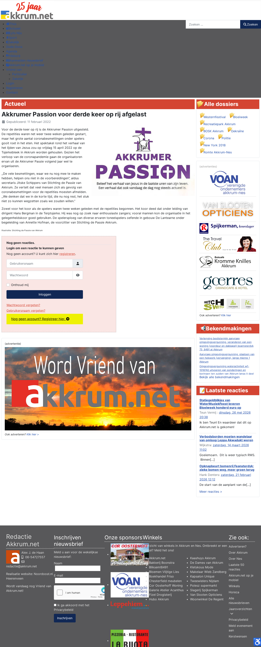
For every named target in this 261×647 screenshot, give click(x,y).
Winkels (234, 586)
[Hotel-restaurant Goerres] (227, 283)
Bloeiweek (240, 117)
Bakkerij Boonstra (161, 563)
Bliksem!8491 (158, 567)
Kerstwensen (238, 636)
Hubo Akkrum (159, 599)
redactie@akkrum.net (21, 566)
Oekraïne (237, 131)
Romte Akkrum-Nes (217, 152)
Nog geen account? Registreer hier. (38, 319)
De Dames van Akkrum (206, 563)
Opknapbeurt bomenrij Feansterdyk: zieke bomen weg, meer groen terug (226, 468)
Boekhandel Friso (161, 576)
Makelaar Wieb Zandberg (208, 572)
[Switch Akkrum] (227, 304)
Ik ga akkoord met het (71, 607)
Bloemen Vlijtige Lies (164, 572)
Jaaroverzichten (240, 609)
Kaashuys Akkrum (203, 558)
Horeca (234, 592)
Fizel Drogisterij (160, 595)
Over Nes (235, 559)
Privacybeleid (63, 610)
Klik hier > (33, 434)
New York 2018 (214, 145)
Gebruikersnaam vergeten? (25, 310)
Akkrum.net (157, 558)
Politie (226, 138)
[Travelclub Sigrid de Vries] (227, 244)
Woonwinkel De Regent (207, 599)
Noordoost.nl (43, 574)
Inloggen (45, 294)
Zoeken (252, 24)
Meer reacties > (210, 491)
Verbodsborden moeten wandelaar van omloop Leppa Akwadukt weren (226, 438)
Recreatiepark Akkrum (219, 124)
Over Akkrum (238, 552)
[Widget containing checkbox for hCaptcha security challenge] (79, 592)
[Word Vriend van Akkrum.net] (98, 388)
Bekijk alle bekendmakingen (219, 377)
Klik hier (226, 315)
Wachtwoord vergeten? (23, 305)
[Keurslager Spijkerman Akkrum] (227, 228)
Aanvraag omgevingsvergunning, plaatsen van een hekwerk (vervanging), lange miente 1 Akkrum (227, 358)
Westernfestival (214, 117)
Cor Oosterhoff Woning (166, 585)
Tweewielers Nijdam (204, 581)
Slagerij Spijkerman (204, 590)
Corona (208, 138)
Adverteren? (237, 546)
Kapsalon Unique (202, 576)
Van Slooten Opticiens (206, 595)
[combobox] (213, 24)
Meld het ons (163, 550)
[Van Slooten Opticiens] (227, 209)
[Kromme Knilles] (227, 261)
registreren (67, 254)
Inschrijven (64, 618)
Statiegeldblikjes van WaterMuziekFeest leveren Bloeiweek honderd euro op (220, 403)
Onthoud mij (20, 285)
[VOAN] (228, 182)
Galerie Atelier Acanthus (166, 590)
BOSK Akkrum (213, 131)
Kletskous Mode (201, 567)
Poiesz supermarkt (203, 585)
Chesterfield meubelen (165, 581)
